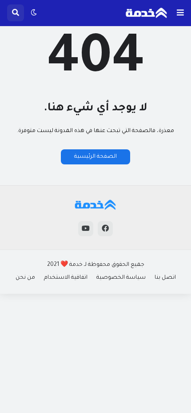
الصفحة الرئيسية (95, 157)
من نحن (25, 278)
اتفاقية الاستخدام (66, 278)
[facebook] (105, 228)
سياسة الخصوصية (121, 278)
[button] (180, 12)
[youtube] (85, 228)
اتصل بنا (165, 278)
